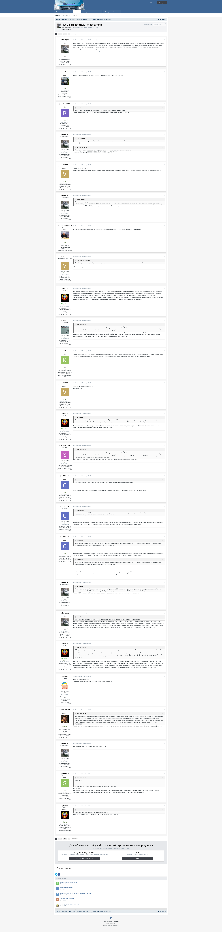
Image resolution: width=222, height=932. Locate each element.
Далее (65, 838)
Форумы (57, 15)
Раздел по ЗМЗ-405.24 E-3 (90, 27)
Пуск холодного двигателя (67, 898)
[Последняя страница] (69, 34)
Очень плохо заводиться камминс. (69, 882)
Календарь (66, 15)
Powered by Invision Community (111, 925)
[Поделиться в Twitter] (56, 874)
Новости (68, 12)
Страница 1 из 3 (76, 34)
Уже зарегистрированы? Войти (146, 3)
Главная (58, 12)
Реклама (116, 921)
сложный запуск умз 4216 (67, 887)
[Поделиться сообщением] (164, 40)
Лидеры (75, 15)
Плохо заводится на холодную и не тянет (71, 904)
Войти (137, 858)
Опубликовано (82, 39)
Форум (77, 12)
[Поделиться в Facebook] (59, 874)
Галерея (86, 12)
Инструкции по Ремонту (111, 12)
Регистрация (162, 2)
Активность (96, 12)
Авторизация (148, 24)
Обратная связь (107, 921)
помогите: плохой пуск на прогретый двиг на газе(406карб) (75, 893)
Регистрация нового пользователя (84, 858)
